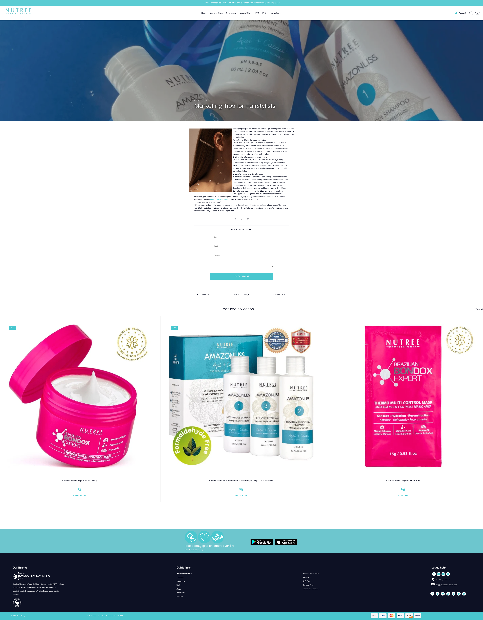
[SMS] (443, 574)
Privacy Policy (308, 585)
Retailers (179, 597)
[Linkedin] (464, 593)
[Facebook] (437, 593)
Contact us (180, 581)
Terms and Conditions (311, 589)
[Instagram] (448, 593)
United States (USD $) (17, 616)
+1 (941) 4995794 (443, 579)
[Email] (448, 574)
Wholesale (180, 593)
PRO (264, 13)
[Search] (471, 13)
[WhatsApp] (434, 574)
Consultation (231, 13)
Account (462, 13)
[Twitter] (432, 593)
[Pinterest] (453, 593)
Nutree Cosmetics (99, 616)
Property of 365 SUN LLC (114, 616)
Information (274, 13)
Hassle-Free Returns (184, 574)
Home (203, 13)
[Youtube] (443, 593)
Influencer (307, 577)
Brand (212, 13)
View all (479, 309)
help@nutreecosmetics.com (446, 585)
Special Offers (246, 13)
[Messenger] (438, 574)
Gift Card (306, 581)
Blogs (178, 589)
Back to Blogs (242, 295)
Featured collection (237, 309)
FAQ (257, 13)
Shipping (180, 577)
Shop (220, 13)
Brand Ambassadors (311, 573)
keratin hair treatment (219, 199)
